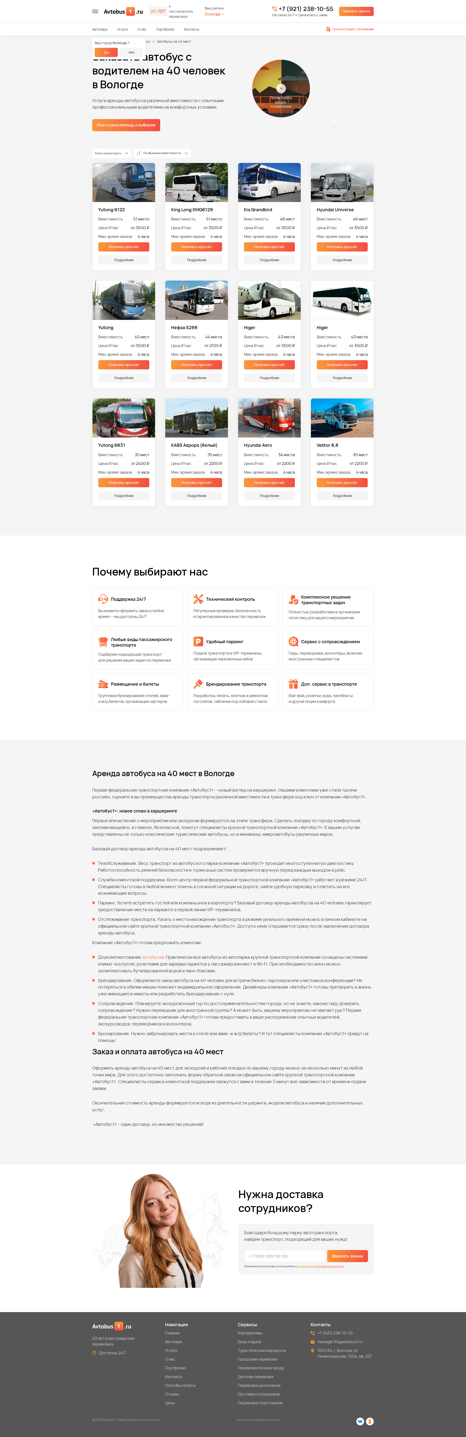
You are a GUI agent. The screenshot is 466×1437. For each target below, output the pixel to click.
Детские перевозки (255, 1376)
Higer (249, 327)
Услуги (122, 29)
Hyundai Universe (335, 209)
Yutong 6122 (111, 209)
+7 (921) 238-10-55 (306, 8)
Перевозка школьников (259, 1385)
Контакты (191, 29)
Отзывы (172, 1394)
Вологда (212, 14)
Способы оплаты (180, 1385)
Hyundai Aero (258, 445)
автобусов (153, 957)
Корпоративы (250, 1333)
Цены (170, 1402)
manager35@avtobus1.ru (339, 1341)
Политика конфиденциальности (258, 1420)
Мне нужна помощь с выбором (126, 125)
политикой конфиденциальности (321, 1266)
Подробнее (123, 260)
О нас (142, 29)
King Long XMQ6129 (192, 209)
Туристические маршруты (262, 1350)
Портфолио (165, 29)
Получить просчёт (123, 246)
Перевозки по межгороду (261, 1368)
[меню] (95, 11)
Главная (172, 1333)
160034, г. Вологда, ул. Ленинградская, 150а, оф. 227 (344, 1353)
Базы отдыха (249, 1341)
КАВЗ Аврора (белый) (194, 445)
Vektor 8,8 (327, 445)
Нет (132, 52)
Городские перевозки (257, 1359)
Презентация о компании (353, 29)
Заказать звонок (356, 11)
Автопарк (100, 29)
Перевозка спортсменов (260, 1402)
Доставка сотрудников (259, 1394)
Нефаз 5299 (184, 327)
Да (106, 52)
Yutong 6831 (111, 445)
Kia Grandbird (258, 209)
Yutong (105, 327)
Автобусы (142, 41)
